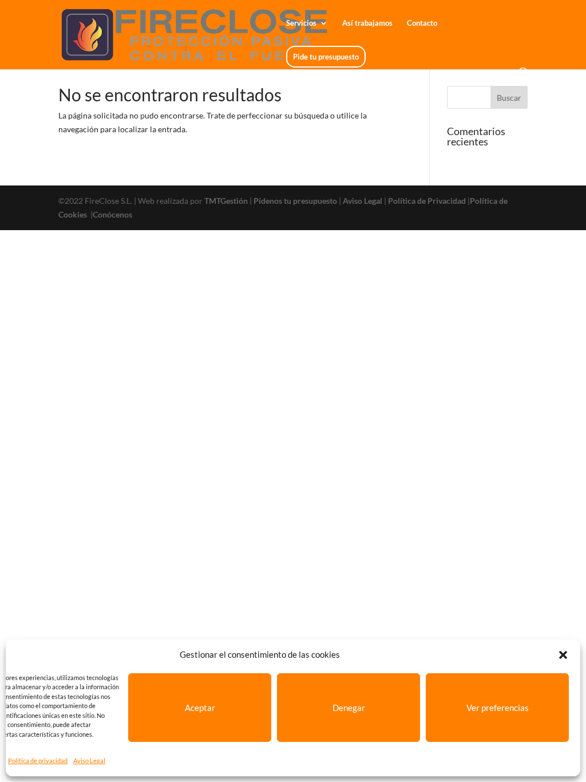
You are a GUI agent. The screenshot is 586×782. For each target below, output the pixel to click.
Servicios (301, 23)
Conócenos (112, 214)
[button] (563, 655)
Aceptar (200, 707)
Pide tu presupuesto (326, 56)
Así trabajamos (367, 23)
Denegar (348, 707)
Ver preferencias (497, 707)
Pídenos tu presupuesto (295, 201)
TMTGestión (226, 201)
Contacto (422, 23)
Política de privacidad (38, 760)
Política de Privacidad (427, 201)
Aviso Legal (89, 760)
